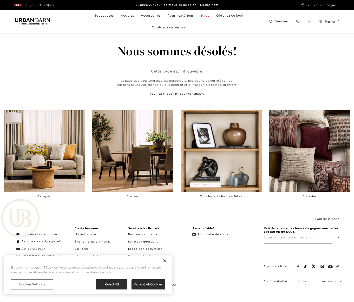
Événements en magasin (94, 241)
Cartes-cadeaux (33, 248)
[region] (88, 275)
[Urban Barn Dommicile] (32, 21)
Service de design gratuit (41, 241)
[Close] (164, 261)
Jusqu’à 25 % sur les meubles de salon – (177, 5)
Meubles (127, 15)
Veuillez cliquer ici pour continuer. (177, 93)
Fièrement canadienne (40, 234)
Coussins (310, 196)
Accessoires (151, 15)
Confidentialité (275, 281)
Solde (205, 15)
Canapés (44, 196)
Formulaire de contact (215, 234)
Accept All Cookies (148, 284)
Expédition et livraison (145, 248)
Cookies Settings (32, 284)
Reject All (112, 284)
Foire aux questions (143, 241)
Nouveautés (104, 15)
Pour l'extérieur (180, 15)
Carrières (82, 248)
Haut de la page (327, 219)
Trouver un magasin (323, 5)
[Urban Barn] (20, 218)
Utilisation (305, 281)
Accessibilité (332, 281)
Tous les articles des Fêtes (221, 196)
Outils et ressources (168, 27)
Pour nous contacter (143, 234)
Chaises (133, 196)
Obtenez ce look (229, 15)
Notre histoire (85, 234)
